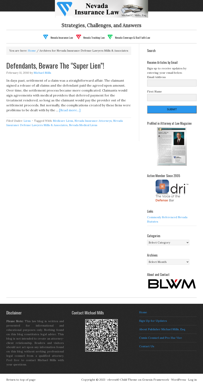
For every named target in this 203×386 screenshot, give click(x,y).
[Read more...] (69, 110)
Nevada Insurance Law (108, 11)
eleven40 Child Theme (122, 379)
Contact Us (146, 346)
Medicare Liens (63, 121)
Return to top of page (21, 379)
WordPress (178, 379)
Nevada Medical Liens (83, 125)
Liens (27, 121)
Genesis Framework (155, 379)
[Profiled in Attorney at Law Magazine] (172, 146)
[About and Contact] (172, 283)
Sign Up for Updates (153, 321)
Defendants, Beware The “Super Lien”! (55, 65)
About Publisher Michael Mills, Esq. (162, 329)
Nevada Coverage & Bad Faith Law (132, 37)
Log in (192, 379)
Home (143, 312)
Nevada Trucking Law (94, 37)
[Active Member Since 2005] (172, 190)
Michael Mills (42, 73)
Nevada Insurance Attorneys (93, 121)
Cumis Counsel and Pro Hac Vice (160, 338)
